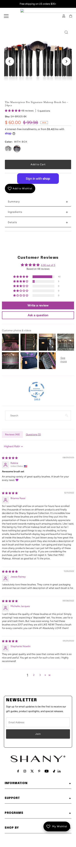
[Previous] (9, 61)
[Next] (66, 61)
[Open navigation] (6, 16)
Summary (38, 201)
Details (38, 222)
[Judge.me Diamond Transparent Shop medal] (36, 390)
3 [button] (40, 675)
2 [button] (33, 675)
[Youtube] (47, 771)
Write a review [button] (38, 305)
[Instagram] (24, 771)
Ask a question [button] (38, 315)
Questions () (33, 434)
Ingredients (38, 212)
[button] (13, 110)
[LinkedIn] (59, 771)
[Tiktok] (54, 771)
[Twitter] (32, 771)
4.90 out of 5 (48, 265)
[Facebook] (18, 771)
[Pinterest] (39, 771)
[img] (10, 457)
